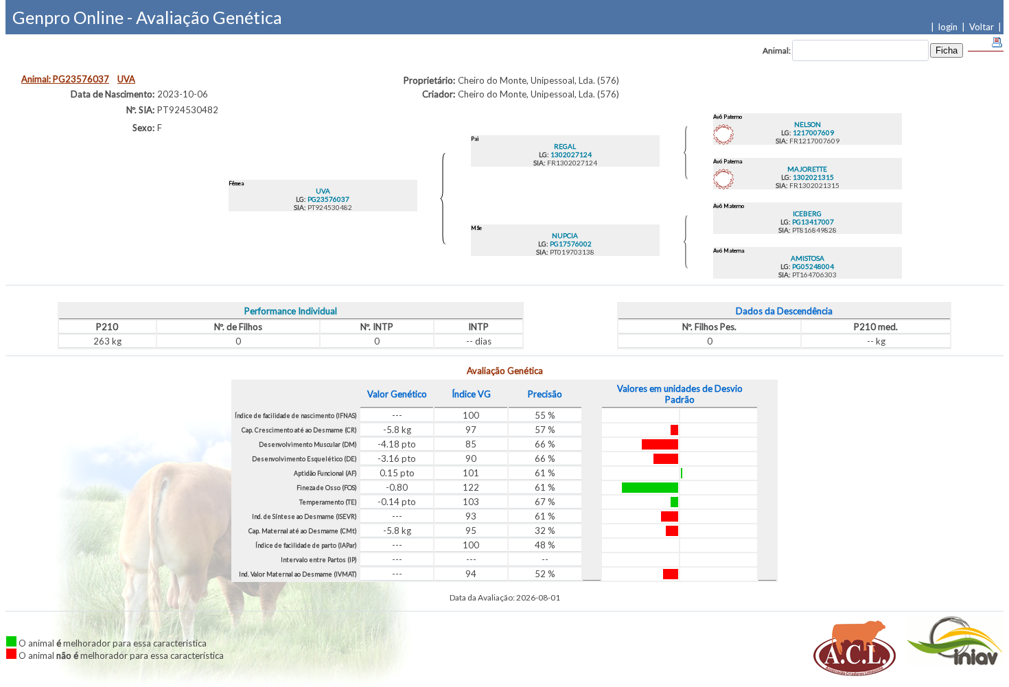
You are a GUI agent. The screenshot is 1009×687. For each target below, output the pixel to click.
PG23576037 (327, 199)
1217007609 (812, 132)
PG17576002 (570, 244)
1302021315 (812, 177)
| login (946, 26)
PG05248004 (812, 266)
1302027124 (570, 154)
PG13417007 (812, 222)
